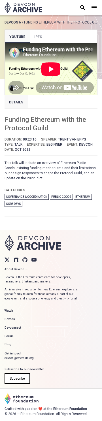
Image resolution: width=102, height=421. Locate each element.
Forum (9, 336)
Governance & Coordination (26, 196)
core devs (13, 203)
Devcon (10, 319)
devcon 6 (13, 22)
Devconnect (13, 327)
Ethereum (82, 196)
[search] (82, 7)
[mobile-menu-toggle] (94, 7)
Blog (8, 344)
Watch (9, 310)
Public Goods (61, 196)
